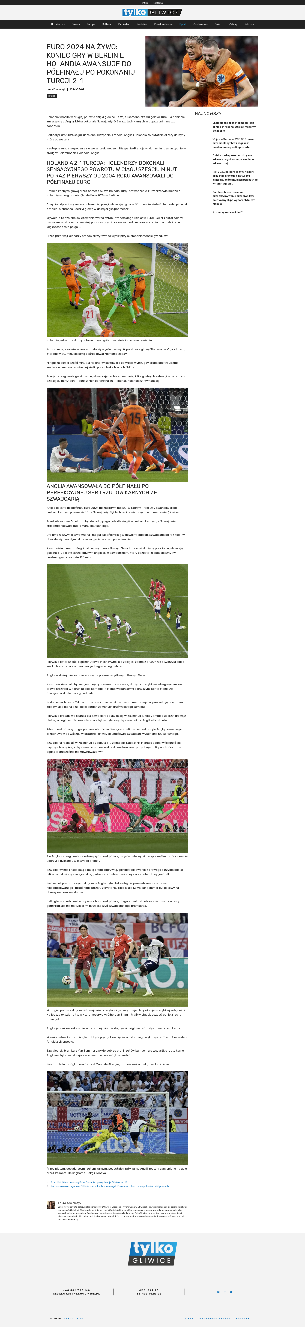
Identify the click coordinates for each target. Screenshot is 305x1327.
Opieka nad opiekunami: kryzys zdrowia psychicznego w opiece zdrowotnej (233, 159)
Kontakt (158, 2)
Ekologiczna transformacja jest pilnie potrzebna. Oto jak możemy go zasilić (234, 126)
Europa (91, 24)
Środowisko (200, 24)
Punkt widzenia (163, 24)
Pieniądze (124, 24)
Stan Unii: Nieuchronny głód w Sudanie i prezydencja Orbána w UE (89, 1182)
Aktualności (57, 24)
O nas (145, 2)
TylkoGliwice (73, 1318)
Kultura (106, 24)
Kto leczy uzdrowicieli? (228, 212)
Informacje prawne (215, 1318)
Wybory (233, 24)
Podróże (142, 24)
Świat (218, 24)
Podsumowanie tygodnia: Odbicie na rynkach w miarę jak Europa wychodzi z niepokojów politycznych (110, 1186)
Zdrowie (250, 24)
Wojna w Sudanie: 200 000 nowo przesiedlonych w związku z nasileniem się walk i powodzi (233, 143)
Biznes (76, 24)
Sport (183, 24)
